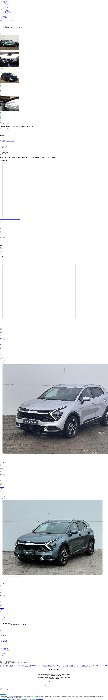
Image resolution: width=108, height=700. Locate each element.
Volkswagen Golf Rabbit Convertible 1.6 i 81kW (67, 665)
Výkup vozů (7, 6)
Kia (18, 665)
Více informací (3, 694)
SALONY (54, 157)
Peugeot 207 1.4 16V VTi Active (32, 665)
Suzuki (11, 665)
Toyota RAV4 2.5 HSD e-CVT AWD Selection (28, 666)
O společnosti (7, 10)
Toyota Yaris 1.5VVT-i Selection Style (11, 666)
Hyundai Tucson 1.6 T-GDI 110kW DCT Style (65, 666)
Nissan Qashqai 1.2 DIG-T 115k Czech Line (83, 666)
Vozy (3, 633)
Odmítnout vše (18, 699)
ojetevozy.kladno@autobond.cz (7, 141)
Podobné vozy (3, 132)
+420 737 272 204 (4, 140)
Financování (7, 3)
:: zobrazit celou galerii (4, 123)
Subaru (4, 665)
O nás (3, 9)
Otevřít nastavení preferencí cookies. (7, 664)
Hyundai (1, 665)
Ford (14, 665)
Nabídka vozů (5, 1)
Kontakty (4, 16)
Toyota (20, 665)
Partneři (6, 13)
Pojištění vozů (8, 4)
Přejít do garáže (23, 624)
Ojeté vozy (24, 665)
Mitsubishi (8, 665)
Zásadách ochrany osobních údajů (73, 691)
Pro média (7, 11)
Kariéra (3, 8)
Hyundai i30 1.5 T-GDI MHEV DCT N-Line (48, 665)
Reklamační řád (8, 12)
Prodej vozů (7, 7)
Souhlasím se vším (3, 699)
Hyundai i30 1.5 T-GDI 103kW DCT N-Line (47, 666)
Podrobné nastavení (11, 699)
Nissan (16, 665)
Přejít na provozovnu (4, 154)
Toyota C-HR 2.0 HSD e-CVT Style (84, 665)
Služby (3, 2)
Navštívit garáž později (15, 624)
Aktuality (7, 15)
